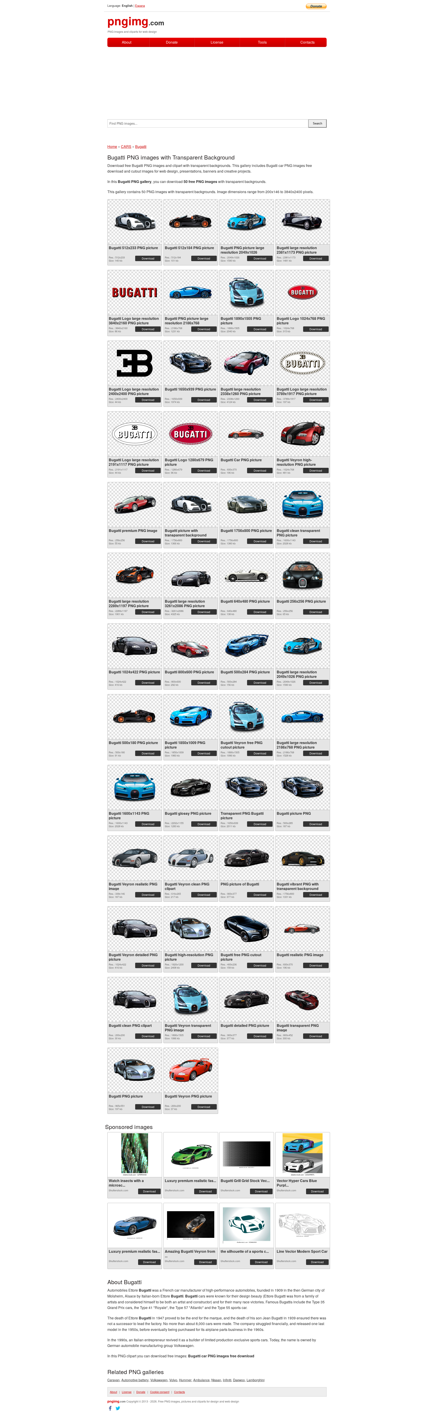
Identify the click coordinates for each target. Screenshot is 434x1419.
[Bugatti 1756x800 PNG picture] (246, 504)
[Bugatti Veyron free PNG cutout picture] (246, 717)
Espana (140, 5)
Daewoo (239, 1379)
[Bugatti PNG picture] (134, 1070)
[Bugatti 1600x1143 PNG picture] (134, 787)
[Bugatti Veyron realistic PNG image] (134, 858)
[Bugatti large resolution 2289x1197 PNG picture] (134, 575)
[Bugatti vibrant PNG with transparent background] (302, 858)
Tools (262, 42)
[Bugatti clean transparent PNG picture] (302, 505)
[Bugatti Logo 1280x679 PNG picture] (190, 434)
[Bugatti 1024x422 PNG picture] (134, 646)
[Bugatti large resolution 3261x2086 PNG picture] (190, 575)
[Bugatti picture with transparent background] (190, 504)
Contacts (307, 42)
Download (148, 258)
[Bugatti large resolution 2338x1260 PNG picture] (246, 363)
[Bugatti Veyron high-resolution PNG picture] (302, 434)
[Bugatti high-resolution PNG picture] (190, 929)
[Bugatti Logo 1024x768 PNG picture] (302, 292)
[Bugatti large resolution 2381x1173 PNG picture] (302, 222)
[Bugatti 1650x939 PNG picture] (190, 363)
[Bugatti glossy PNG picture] (190, 787)
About (126, 42)
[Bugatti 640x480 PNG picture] (246, 575)
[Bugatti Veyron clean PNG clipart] (190, 858)
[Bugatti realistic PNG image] (302, 929)
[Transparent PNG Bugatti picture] (246, 787)
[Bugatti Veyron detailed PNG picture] (134, 929)
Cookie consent (159, 1392)
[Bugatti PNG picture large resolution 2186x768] (190, 292)
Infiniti (227, 1379)
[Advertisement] (217, 80)
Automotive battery (135, 1379)
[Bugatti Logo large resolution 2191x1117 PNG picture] (134, 433)
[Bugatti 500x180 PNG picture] (134, 717)
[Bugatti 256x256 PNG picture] (302, 575)
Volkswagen (158, 1379)
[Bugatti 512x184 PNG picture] (190, 222)
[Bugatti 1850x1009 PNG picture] (190, 716)
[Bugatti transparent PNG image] (302, 999)
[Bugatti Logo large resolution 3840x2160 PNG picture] (134, 292)
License (217, 42)
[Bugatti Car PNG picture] (246, 434)
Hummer (185, 1379)
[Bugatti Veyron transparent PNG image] (190, 999)
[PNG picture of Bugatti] (246, 858)
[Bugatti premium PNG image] (134, 504)
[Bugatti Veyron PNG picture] (190, 1070)
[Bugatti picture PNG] (302, 787)
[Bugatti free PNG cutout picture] (246, 929)
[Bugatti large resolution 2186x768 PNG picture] (302, 717)
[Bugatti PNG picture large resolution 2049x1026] (246, 222)
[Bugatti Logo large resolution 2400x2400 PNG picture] (134, 363)
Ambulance (201, 1379)
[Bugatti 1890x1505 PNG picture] (246, 292)
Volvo (173, 1379)
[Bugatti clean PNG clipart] (134, 999)
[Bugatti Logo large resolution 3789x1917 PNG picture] (302, 363)
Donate (172, 42)
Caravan (113, 1379)
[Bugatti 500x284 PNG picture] (246, 646)
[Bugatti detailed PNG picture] (246, 999)
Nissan (216, 1379)
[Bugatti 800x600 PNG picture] (190, 646)
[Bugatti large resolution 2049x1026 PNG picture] (302, 646)
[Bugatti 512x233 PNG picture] (134, 221)
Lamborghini (255, 1379)
